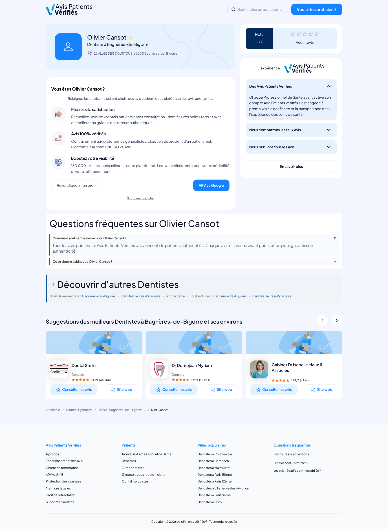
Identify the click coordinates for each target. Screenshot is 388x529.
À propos (52, 454)
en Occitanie (175, 296)
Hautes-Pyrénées (79, 410)
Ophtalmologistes (135, 481)
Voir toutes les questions (291, 454)
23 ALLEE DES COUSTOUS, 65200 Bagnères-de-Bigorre (135, 53)
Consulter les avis (77, 389)
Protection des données (63, 481)
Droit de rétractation (60, 495)
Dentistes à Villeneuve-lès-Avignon (223, 488)
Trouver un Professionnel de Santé (147, 454)
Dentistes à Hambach (213, 461)
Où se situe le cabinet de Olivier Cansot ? (82, 261)
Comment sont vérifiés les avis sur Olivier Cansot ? (90, 238)
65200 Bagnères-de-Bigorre (120, 410)
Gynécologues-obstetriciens (143, 474)
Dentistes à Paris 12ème (215, 481)
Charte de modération (62, 467)
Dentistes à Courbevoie (215, 454)
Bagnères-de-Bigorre (98, 296)
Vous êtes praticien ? (317, 9)
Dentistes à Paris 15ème (215, 474)
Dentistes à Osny (210, 502)
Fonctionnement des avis (64, 461)
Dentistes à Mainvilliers (214, 467)
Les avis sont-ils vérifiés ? (291, 463)
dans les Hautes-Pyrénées (140, 296)
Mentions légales (58, 488)
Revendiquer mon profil (76, 185)
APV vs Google (211, 185)
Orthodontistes (133, 467)
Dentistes (129, 461)
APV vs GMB (55, 474)
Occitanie (53, 410)
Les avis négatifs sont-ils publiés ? (297, 470)
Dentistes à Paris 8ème (214, 495)
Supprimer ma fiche (140, 198)
